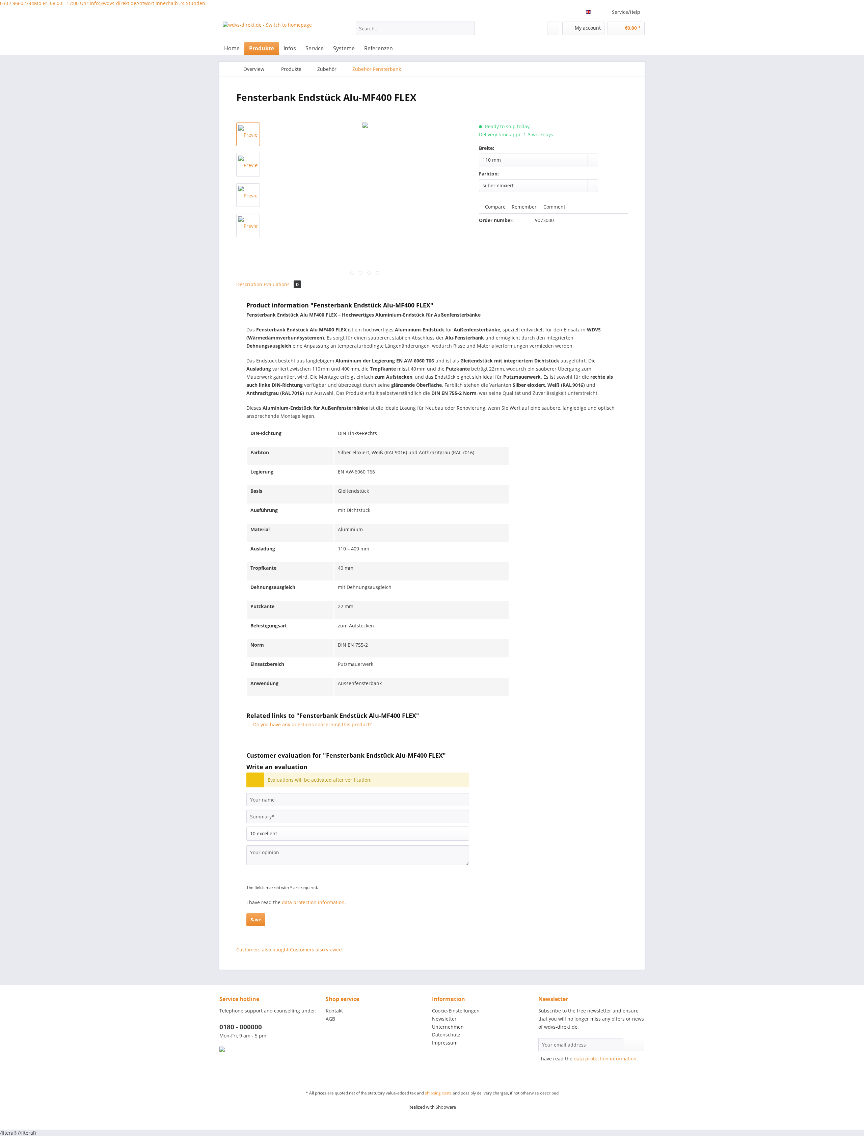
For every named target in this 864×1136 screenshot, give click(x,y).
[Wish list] (553, 28)
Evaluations (281, 284)
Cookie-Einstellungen (456, 1010)
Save (255, 919)
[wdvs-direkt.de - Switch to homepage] (267, 30)
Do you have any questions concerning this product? (312, 724)
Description (249, 284)
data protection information (313, 902)
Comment (553, 207)
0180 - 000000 (240, 1027)
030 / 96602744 (44, 3)
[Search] (468, 28)
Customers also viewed (316, 949)
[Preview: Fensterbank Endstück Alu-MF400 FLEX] (248, 134)
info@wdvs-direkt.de (148, 3)
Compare (495, 207)
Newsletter (444, 1019)
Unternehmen (448, 1027)
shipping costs (438, 1093)
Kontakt (334, 1010)
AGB (330, 1019)
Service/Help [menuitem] (626, 12)
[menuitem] (415, 32)
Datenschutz (446, 1034)
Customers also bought (262, 949)
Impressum (445, 1042)
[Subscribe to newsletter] (633, 1044)
